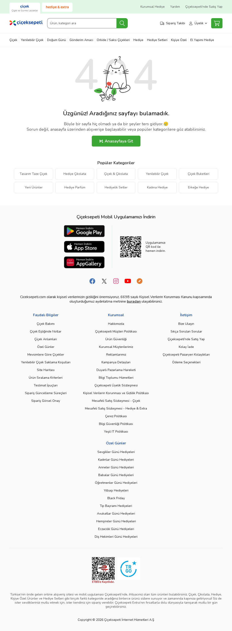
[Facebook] (92, 281)
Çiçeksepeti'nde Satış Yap (203, 7)
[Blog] (139, 281)
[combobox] (87, 23)
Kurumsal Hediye (152, 7)
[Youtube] (127, 281)
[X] (104, 281)
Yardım (175, 7)
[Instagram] (116, 281)
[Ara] (122, 23)
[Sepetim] (216, 23)
